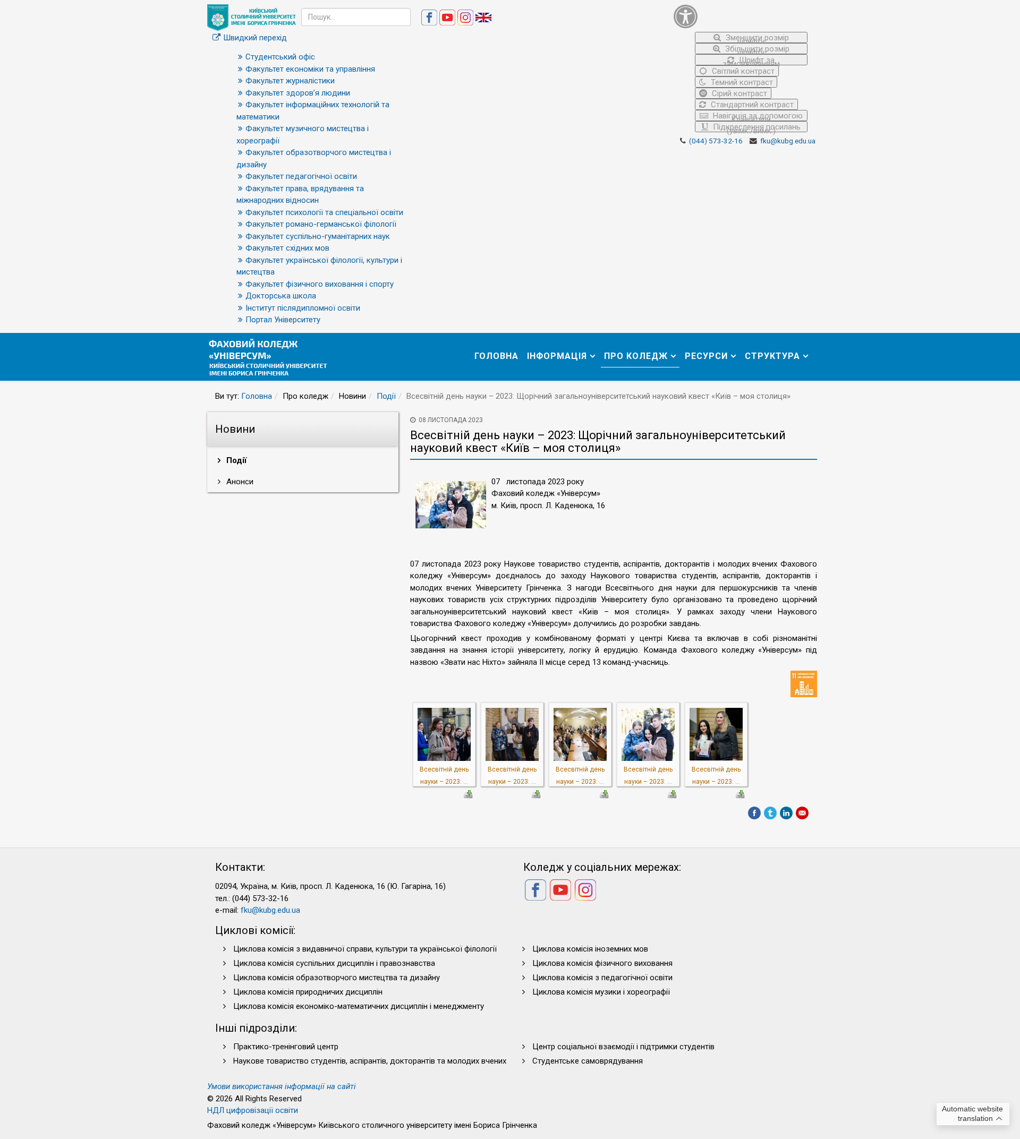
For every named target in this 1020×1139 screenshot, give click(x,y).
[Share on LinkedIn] (786, 813)
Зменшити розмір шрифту (756, 38)
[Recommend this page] (802, 813)
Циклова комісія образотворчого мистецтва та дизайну (336, 977)
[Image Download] (468, 793)
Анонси (238, 481)
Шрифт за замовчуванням (751, 60)
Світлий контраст (742, 71)
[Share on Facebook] (754, 813)
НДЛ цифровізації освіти (252, 1110)
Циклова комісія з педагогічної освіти (602, 977)
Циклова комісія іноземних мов (590, 949)
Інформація (557, 356)
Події (386, 396)
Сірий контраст (738, 93)
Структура (772, 356)
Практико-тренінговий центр (285, 1046)
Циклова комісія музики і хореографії (601, 992)
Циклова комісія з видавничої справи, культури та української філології (365, 949)
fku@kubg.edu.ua (787, 140)
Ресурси (706, 356)
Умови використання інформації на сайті (281, 1086)
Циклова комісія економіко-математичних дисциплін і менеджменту (358, 1006)
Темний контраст (741, 82)
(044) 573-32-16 (716, 140)
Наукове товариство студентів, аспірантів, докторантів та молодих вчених (369, 1061)
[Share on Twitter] (770, 813)
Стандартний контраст (751, 104)
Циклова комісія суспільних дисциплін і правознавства (334, 963)
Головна (496, 356)
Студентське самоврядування (587, 1061)
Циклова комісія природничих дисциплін (307, 992)
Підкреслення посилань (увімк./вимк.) (756, 127)
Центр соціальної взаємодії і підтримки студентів (623, 1046)
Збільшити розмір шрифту (756, 49)
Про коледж (636, 356)
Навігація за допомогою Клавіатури (757, 116)
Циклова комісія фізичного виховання (602, 963)
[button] (741, 16)
